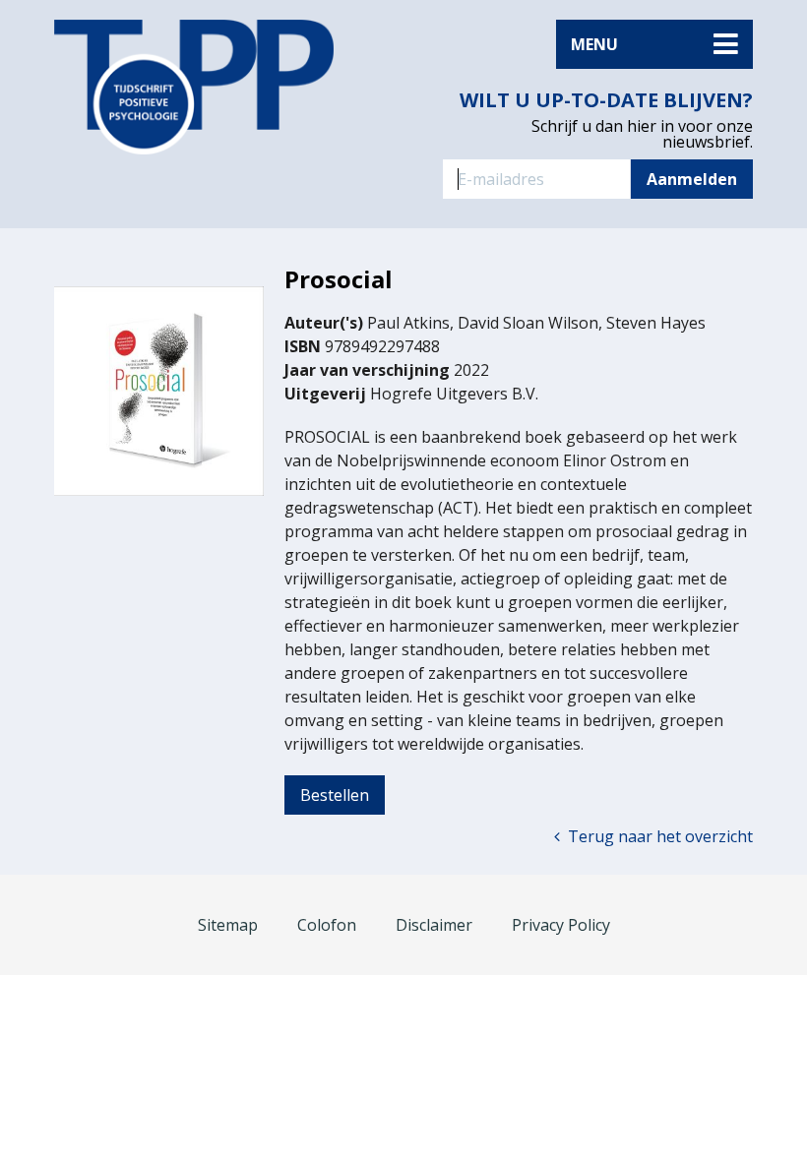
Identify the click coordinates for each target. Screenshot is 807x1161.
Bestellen (334, 795)
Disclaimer (434, 925)
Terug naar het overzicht (660, 836)
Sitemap (228, 925)
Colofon (326, 925)
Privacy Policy (561, 925)
